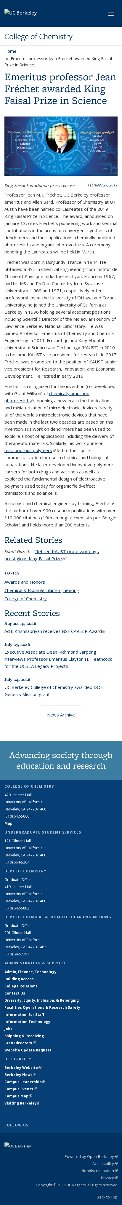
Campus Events (20, 1088)
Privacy (109, 1177)
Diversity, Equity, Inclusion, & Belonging (41, 1000)
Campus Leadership (24, 1081)
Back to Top (107, 1197)
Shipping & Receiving (24, 1035)
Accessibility (105, 1163)
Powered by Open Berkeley (91, 1156)
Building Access (19, 978)
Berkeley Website (22, 1067)
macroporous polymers (30, 450)
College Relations (21, 986)
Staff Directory (20, 1043)
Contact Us (14, 993)
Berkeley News (20, 1074)
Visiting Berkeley (22, 1103)
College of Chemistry (38, 36)
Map (8, 823)
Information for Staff (24, 1014)
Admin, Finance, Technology (30, 971)
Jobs (8, 1028)
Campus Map (18, 1096)
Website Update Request (28, 1050)
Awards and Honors (24, 582)
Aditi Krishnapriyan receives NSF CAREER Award (54, 631)
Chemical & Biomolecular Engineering (41, 590)
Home (10, 51)
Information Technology (27, 1021)
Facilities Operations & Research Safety (42, 1007)
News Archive (61, 715)
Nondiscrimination (99, 1170)
